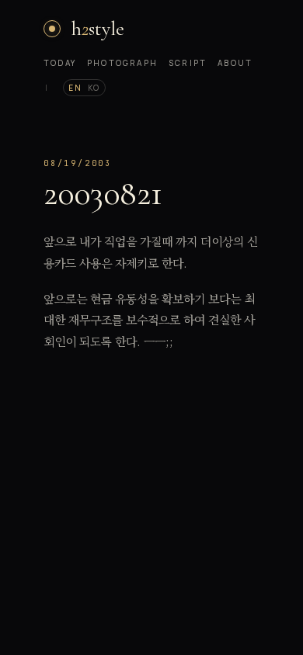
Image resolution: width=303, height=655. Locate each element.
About (235, 62)
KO (94, 87)
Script (188, 62)
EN (75, 87)
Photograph (122, 62)
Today (60, 62)
